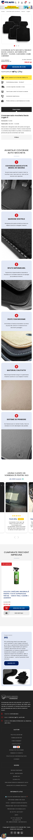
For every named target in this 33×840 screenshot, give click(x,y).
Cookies (16, 759)
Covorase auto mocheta (13, 11)
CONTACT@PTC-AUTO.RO (17, 717)
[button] (15, 537)
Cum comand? (16, 741)
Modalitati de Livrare (16, 750)
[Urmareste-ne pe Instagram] (15, 832)
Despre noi (16, 776)
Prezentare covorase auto (16, 809)
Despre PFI (11, 663)
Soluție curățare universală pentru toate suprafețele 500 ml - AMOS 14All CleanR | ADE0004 (16, 594)
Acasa (3, 11)
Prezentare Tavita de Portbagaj (16, 806)
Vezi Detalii (19, 613)
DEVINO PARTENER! (16, 770)
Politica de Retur (16, 735)
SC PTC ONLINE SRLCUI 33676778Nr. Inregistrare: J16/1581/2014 (16, 820)
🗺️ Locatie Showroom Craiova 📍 (16, 797)
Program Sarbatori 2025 (16, 800)
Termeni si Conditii (16, 753)
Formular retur (16, 738)
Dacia (23, 11)
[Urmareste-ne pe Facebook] (11, 832)
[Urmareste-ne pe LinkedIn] (21, 832)
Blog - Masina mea (16, 773)
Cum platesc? (16, 744)
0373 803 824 (14, 714)
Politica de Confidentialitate (16, 756)
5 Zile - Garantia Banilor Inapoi (16, 803)
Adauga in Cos (19, 608)
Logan (28, 11)
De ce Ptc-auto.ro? (16, 812)
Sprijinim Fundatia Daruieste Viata (16, 782)
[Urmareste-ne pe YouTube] (18, 832)
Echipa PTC (16, 779)
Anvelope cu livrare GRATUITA (16, 785)
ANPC (16, 815)
